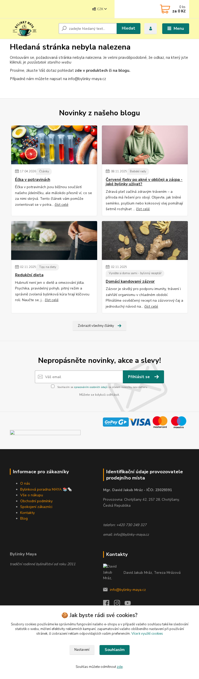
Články (44, 171)
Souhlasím (115, 649)
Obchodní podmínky (36, 501)
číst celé (61, 204)
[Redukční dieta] (54, 240)
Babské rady (138, 171)
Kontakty (27, 512)
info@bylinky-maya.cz (128, 589)
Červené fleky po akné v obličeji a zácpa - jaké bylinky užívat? (144, 182)
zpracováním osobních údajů (91, 387)
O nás (25, 483)
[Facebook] (108, 604)
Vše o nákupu (31, 495)
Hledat (128, 28)
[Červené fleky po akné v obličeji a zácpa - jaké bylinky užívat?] (145, 144)
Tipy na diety (47, 267)
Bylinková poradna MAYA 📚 (43, 489)
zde (120, 666)
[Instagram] (119, 604)
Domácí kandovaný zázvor (130, 281)
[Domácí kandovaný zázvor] (145, 240)
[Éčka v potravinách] (54, 144)
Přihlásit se (139, 376)
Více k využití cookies (147, 633)
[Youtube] (130, 604)
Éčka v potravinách (32, 180)
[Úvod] (32, 28)
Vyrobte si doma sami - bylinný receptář (135, 273)
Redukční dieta (29, 275)
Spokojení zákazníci (36, 506)
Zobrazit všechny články (96, 325)
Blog (24, 518)
